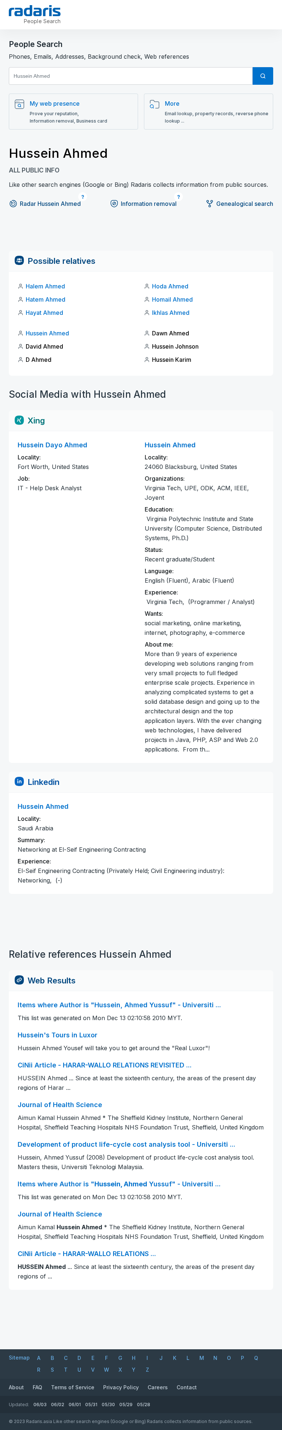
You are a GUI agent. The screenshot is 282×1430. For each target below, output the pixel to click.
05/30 (108, 1404)
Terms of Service (72, 1387)
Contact (187, 1387)
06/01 (75, 1404)
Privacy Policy (121, 1387)
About (16, 1387)
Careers (158, 1387)
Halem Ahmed (45, 286)
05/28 (143, 1404)
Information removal (149, 203)
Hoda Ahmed (170, 286)
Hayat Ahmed (44, 312)
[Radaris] (35, 10)
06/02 (57, 1404)
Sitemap (19, 1357)
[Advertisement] (141, 234)
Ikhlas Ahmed (170, 312)
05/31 (91, 1404)
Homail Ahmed (172, 299)
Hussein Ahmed (47, 333)
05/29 (126, 1404)
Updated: (19, 1404)
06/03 (40, 1404)
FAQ (37, 1387)
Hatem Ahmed (45, 299)
